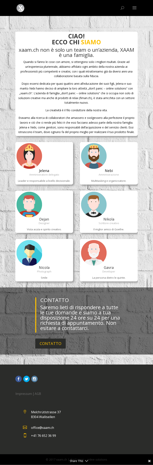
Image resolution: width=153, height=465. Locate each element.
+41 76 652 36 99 (43, 435)
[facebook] (18, 379)
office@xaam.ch (42, 427)
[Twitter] (26, 379)
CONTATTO (50, 343)
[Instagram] (34, 379)
